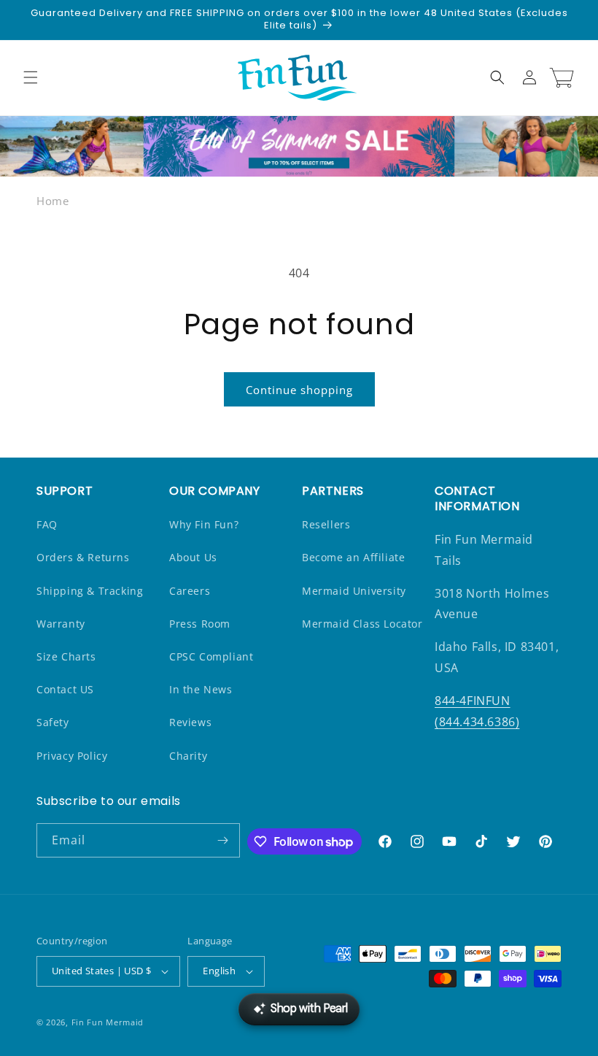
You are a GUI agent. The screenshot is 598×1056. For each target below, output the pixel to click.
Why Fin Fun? (203, 524)
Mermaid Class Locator (362, 624)
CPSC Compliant (211, 656)
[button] (31, 77)
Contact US (65, 689)
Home (52, 200)
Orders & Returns (83, 557)
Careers (189, 591)
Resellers (326, 524)
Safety (52, 722)
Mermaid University (354, 591)
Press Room (199, 624)
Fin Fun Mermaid (107, 1022)
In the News (201, 689)
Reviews (190, 722)
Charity (188, 756)
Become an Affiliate (353, 557)
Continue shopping (299, 389)
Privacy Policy (71, 756)
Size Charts (66, 656)
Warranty (60, 624)
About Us (193, 557)
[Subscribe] (223, 840)
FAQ (47, 524)
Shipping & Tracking (89, 591)
